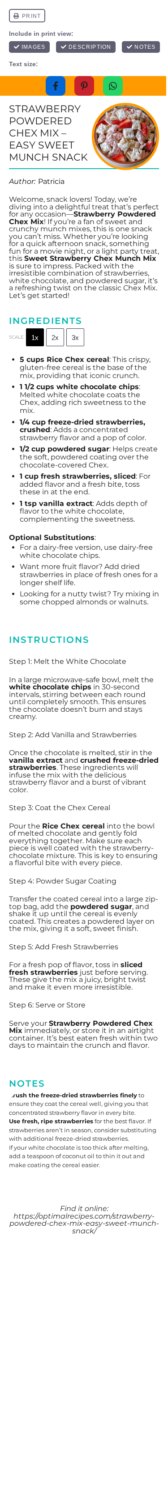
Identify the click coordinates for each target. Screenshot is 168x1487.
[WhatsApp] (113, 86)
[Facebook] (55, 86)
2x (55, 337)
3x (75, 337)
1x (35, 337)
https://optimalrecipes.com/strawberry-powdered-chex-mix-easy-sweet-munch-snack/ (84, 1223)
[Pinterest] (84, 86)
